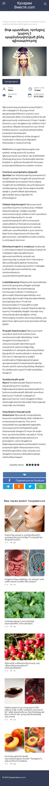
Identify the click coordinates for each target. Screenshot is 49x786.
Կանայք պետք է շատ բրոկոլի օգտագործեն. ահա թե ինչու (19, 622)
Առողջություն (11, 81)
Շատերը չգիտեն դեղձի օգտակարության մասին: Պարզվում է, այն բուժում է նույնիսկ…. (23, 758)
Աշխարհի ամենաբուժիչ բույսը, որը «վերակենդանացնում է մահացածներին (22, 665)
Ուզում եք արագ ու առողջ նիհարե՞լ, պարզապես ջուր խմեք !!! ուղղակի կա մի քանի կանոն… (24, 537)
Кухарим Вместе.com (24, 5)
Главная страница (9, 22)
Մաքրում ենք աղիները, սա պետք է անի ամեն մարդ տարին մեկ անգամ (24, 580)
